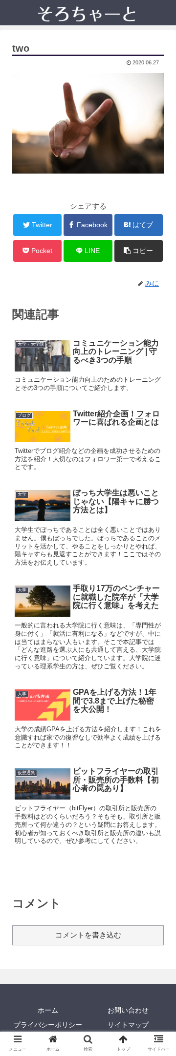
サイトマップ (128, 1025)
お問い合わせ (128, 1010)
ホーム (48, 1010)
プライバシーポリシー (48, 1025)
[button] (157, 875)
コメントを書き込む (88, 935)
